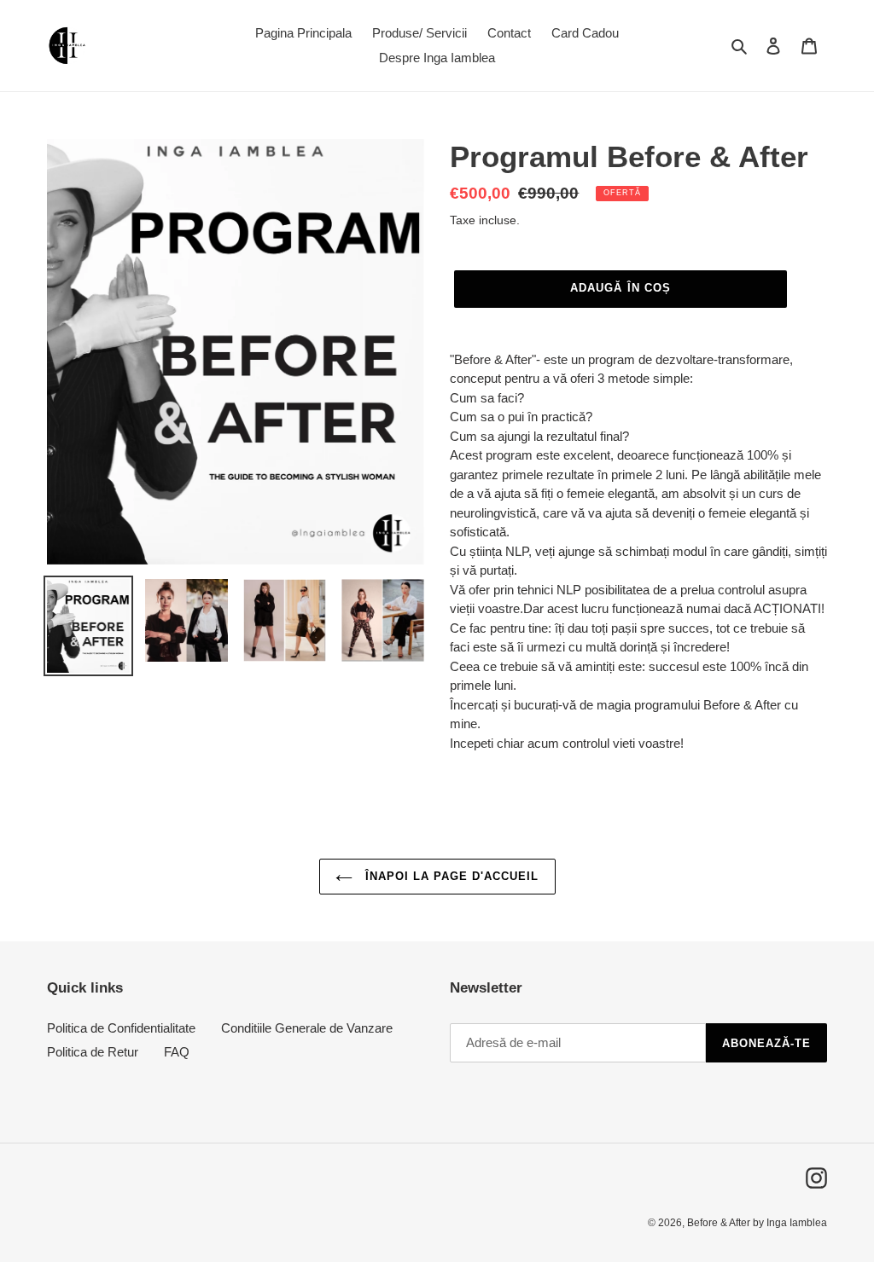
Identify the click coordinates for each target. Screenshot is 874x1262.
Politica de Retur (92, 1052)
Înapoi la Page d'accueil (450, 876)
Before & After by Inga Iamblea (757, 1223)
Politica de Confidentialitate (121, 1028)
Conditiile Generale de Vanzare (307, 1028)
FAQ (176, 1052)
